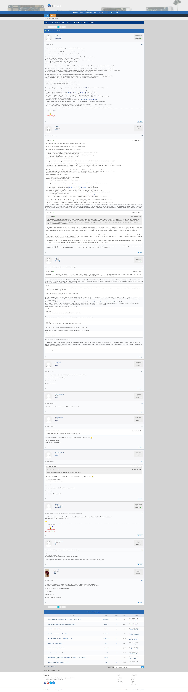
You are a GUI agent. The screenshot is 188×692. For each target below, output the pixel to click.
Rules (81, 12)
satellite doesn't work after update (56, 648)
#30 (142, 580)
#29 (142, 550)
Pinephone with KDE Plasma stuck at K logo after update (61, 624)
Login (46, 15)
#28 (142, 513)
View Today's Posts (56, 18)
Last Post (131, 620)
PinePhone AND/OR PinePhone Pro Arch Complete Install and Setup (64, 619)
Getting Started (88, 12)
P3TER (57, 127)
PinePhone (52, 22)
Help (117, 12)
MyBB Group (60, 690)
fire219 (142, 690)
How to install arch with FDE (54, 629)
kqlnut (57, 258)
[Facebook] (45, 683)
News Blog (100, 12)
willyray (106, 657)
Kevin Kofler (136, 629)
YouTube (120, 681)
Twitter (119, 679)
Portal (107, 12)
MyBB (50, 690)
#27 (142, 461)
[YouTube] (48, 683)
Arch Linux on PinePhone (72, 22)
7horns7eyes (59, 417)
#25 (142, 403)
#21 (142, 44)
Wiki (95, 12)
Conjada (135, 644)
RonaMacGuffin (59, 394)
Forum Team (134, 684)
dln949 (106, 643)
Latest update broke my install (55, 653)
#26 (142, 426)
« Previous (50, 27)
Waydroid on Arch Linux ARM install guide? (58, 662)
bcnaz (57, 35)
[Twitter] (50, 683)
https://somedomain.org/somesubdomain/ (104, 301)
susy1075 (58, 362)
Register (53, 15)
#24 (142, 371)
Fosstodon (120, 682)
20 (116, 638)
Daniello (106, 624)
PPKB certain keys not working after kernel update (60, 638)
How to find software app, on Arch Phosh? (58, 633)
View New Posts (47, 18)
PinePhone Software (60, 22)
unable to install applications (55, 643)
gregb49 (135, 653)
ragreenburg (106, 638)
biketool (135, 620)
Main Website (75, 12)
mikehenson (106, 619)
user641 (106, 629)
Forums (133, 678)
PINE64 (46, 22)
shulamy (106, 648)
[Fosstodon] (53, 683)
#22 (142, 135)
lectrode (135, 639)
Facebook (120, 678)
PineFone (136, 663)
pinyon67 (56, 570)
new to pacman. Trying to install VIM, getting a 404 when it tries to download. (67, 657)
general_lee (106, 633)
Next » (63, 27)
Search (112, 12)
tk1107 (106, 662)
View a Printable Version (50, 666)
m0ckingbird (126, 690)
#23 (142, 266)
